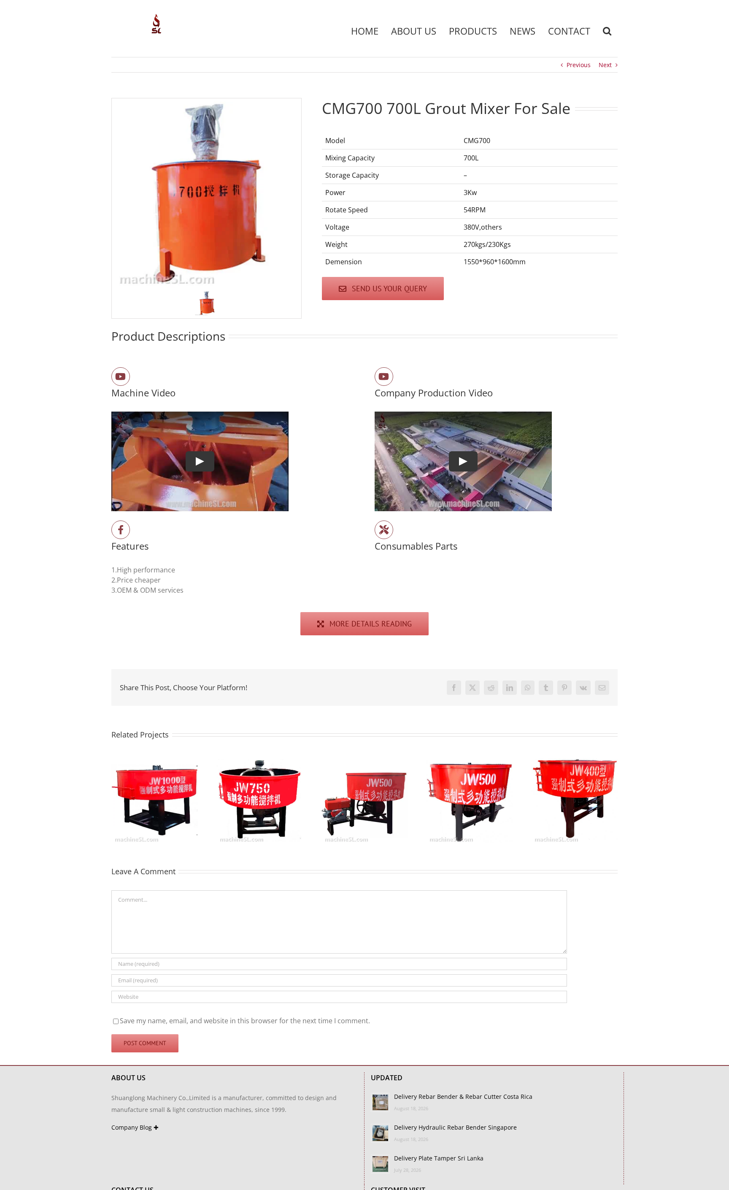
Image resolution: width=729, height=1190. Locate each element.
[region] (206, 208)
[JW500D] (596, 761)
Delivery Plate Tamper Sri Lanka (438, 1158)
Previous (579, 65)
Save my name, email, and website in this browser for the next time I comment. (245, 1020)
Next (605, 65)
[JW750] (491, 761)
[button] (607, 31)
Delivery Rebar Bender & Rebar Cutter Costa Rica (463, 1096)
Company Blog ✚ (135, 1127)
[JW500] (176, 761)
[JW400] (281, 761)
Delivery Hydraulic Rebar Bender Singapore (455, 1127)
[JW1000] (386, 761)
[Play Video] (200, 461)
